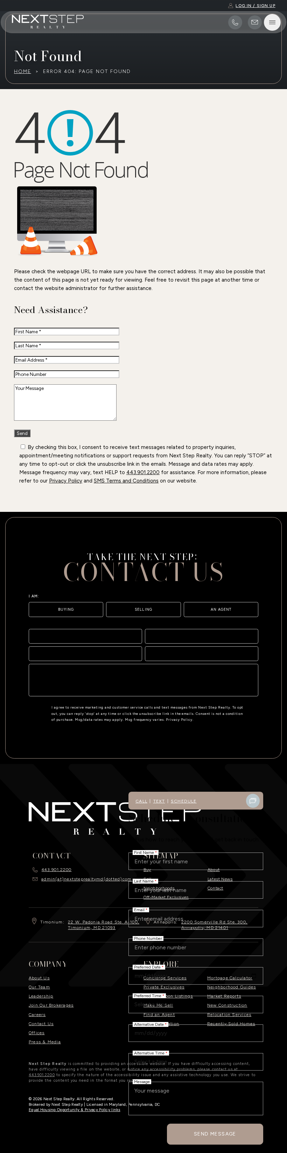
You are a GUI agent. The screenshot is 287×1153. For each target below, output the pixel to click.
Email (141, 909)
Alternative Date (150, 1024)
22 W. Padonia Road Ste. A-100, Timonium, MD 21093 (103, 924)
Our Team (39, 986)
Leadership (41, 996)
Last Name (145, 881)
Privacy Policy (65, 481)
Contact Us (41, 1023)
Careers (37, 1014)
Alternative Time (151, 1053)
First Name (145, 852)
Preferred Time (149, 995)
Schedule (184, 801)
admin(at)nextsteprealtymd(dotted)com (86, 879)
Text (159, 801)
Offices (37, 1032)
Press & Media (45, 1041)
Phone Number (148, 938)
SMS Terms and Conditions (126, 481)
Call (141, 801)
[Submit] (249, 688)
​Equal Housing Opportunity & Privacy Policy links (74, 1109)
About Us (39, 977)
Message (142, 1081)
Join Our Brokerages (51, 1005)
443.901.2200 (143, 472)
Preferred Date (149, 967)
